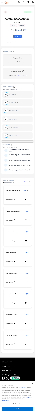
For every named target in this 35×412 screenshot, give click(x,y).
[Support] (23, 2)
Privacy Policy (25, 397)
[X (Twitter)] (7, 378)
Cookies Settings (17, 403)
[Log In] (32, 2)
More (25, 182)
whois (17, 62)
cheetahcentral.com (12, 294)
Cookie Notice (5, 400)
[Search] (19, 2)
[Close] (33, 383)
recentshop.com (11, 314)
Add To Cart (17, 36)
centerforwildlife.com (13, 190)
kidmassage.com (11, 273)
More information (21, 75)
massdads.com (11, 252)
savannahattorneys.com (14, 232)
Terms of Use (22, 387)
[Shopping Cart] (27, 2)
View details (9, 199)
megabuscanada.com (13, 211)
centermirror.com (11, 335)
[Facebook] (3, 378)
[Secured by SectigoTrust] (15, 378)
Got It (17, 408)
